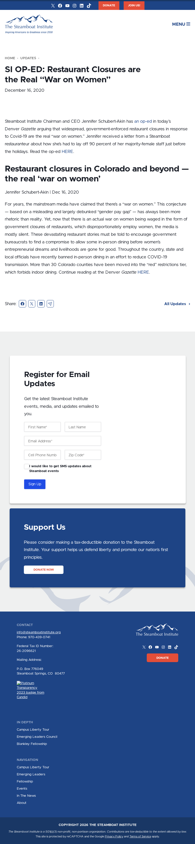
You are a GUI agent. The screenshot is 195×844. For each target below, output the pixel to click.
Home (10, 58)
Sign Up (34, 484)
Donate (109, 5)
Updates (28, 58)
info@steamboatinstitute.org (39, 632)
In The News (26, 796)
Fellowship (25, 781)
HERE (67, 151)
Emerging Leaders (31, 774)
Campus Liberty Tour (33, 729)
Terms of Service (140, 836)
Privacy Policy (114, 836)
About (21, 803)
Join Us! (134, 5)
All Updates (175, 304)
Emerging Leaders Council (37, 737)
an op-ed (143, 121)
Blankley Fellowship (32, 744)
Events (22, 788)
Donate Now (44, 569)
